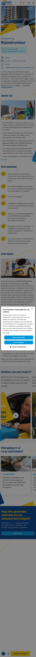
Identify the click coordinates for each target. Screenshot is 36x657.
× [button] (32, 309)
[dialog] (18, 328)
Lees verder (6, 333)
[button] (18, 347)
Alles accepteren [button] (18, 337)
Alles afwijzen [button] (18, 342)
